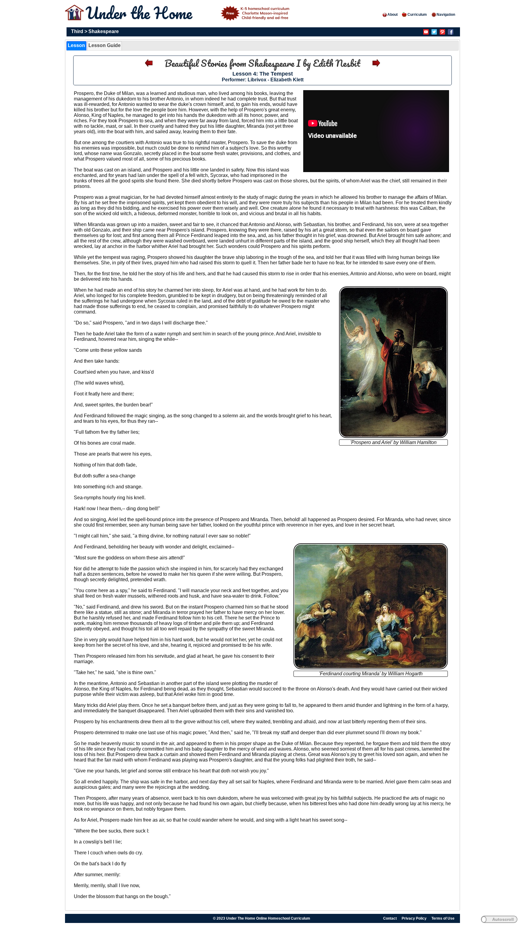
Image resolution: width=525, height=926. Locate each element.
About (392, 14)
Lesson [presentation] (76, 45)
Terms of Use (443, 918)
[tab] (76, 45)
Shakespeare (103, 31)
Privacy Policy (414, 918)
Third (77, 31)
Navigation (446, 14)
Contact (390, 918)
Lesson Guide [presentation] (104, 45)
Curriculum (417, 14)
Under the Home (141, 13)
